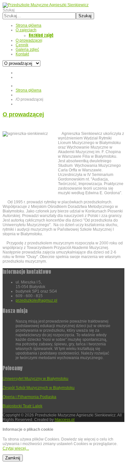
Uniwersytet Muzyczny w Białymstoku (35, 378)
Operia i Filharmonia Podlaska (29, 397)
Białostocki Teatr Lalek (22, 406)
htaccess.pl (65, 419)
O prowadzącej (23, 114)
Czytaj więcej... (16, 448)
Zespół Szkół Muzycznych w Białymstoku (39, 387)
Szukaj (9, 10)
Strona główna (28, 90)
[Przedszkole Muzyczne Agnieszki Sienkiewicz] (46, 5)
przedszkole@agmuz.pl (36, 300)
